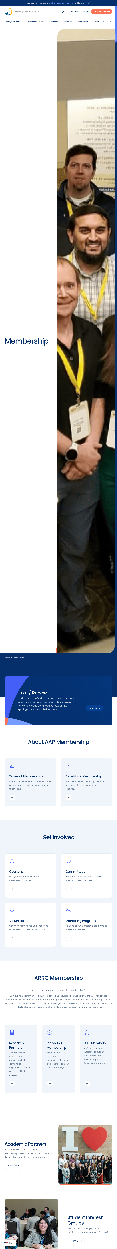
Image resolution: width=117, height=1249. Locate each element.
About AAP (99, 22)
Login (62, 11)
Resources (53, 22)
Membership (83, 22)
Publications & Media (34, 22)
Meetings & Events (12, 22)
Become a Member (102, 11)
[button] (111, 22)
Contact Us (74, 11)
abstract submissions (62, 2)
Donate (85, 11)
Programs (68, 22)
